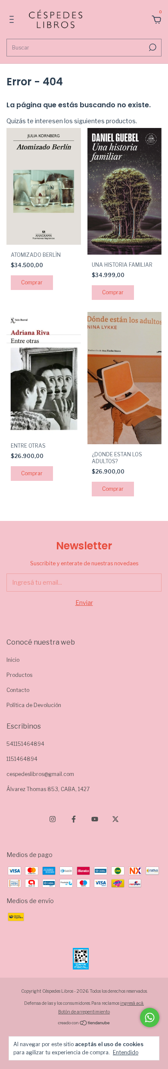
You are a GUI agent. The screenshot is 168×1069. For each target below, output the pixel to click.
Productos (19, 675)
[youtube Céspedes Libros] (94, 819)
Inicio (12, 660)
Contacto (17, 690)
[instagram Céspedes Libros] (52, 819)
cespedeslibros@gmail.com (40, 774)
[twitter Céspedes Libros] (115, 819)
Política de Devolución (33, 705)
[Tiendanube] (84, 1023)
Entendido (125, 1052)
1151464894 (21, 759)
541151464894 (25, 744)
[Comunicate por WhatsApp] (149, 1017)
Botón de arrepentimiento (84, 1011)
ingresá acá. (132, 1003)
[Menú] (13, 20)
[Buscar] (151, 47)
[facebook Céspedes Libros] (73, 819)
